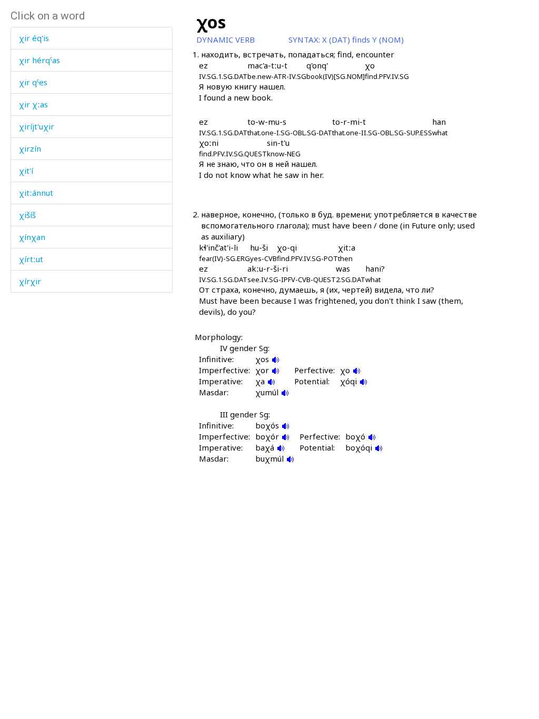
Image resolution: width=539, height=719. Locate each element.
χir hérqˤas (39, 60)
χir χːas (33, 104)
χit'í (26, 170)
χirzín (30, 148)
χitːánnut (36, 192)
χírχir (30, 281)
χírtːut (31, 259)
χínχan (32, 237)
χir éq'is (34, 38)
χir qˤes (33, 82)
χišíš (27, 214)
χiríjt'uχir (36, 126)
